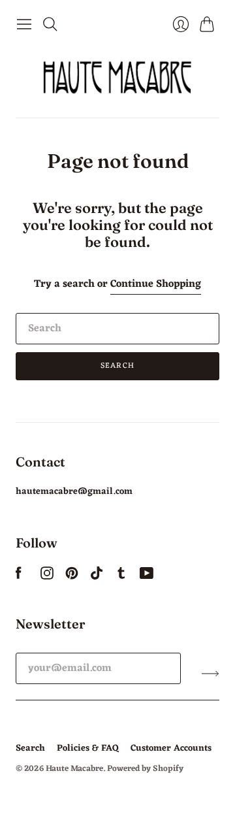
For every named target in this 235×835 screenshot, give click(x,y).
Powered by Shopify (145, 768)
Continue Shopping (155, 284)
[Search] (50, 24)
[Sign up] (210, 673)
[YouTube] (146, 577)
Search (117, 366)
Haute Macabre (74, 768)
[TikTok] (96, 577)
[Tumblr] (121, 577)
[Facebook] (19, 577)
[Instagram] (47, 577)
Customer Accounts (171, 748)
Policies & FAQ (88, 748)
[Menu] (24, 24)
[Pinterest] (71, 577)
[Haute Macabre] (117, 77)
